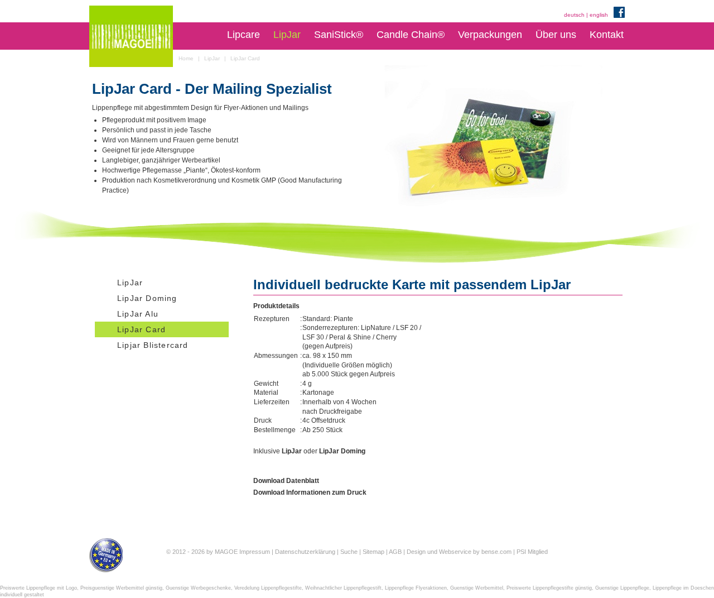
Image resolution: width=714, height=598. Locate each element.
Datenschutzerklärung (305, 551)
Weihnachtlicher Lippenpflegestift (343, 588)
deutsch (574, 15)
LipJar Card (141, 329)
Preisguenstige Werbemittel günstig (121, 588)
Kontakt (607, 34)
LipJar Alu (137, 313)
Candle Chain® (411, 34)
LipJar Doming (147, 298)
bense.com (496, 551)
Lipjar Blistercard (153, 345)
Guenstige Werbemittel (476, 588)
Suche (349, 551)
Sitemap (373, 551)
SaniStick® (338, 34)
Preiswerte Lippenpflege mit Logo (38, 588)
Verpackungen (490, 34)
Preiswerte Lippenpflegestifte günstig (549, 588)
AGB (395, 551)
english (599, 15)
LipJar (287, 34)
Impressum (254, 551)
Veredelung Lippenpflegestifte (268, 588)
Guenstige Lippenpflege (622, 588)
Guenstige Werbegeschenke (198, 588)
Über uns (556, 34)
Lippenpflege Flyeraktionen (416, 588)
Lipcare (243, 34)
